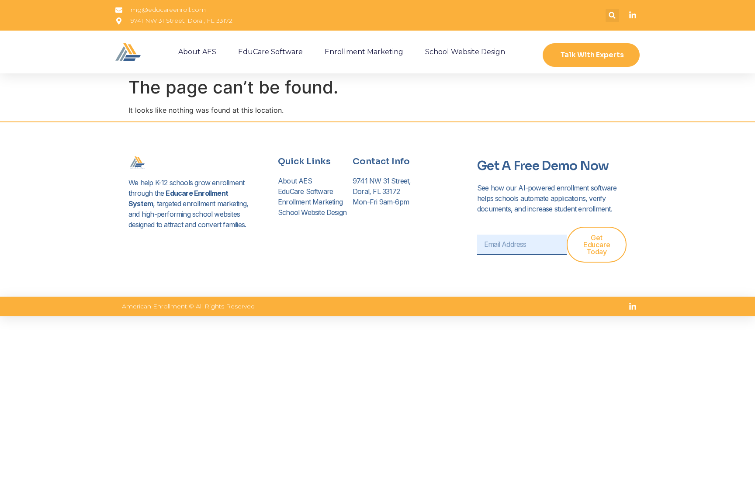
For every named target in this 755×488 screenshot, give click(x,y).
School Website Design (465, 52)
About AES (197, 52)
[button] (612, 15)
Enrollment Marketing (364, 52)
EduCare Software (270, 52)
